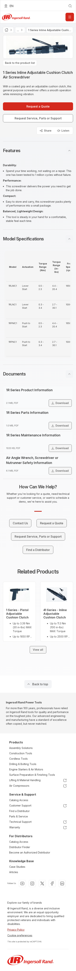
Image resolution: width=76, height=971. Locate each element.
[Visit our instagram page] (32, 883)
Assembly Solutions (21, 747)
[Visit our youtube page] (22, 883)
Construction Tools (20, 753)
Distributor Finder (19, 847)
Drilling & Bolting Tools (22, 764)
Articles (13, 872)
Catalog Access (18, 800)
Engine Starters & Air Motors (26, 769)
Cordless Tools (18, 758)
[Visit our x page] (42, 883)
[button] (38, 150)
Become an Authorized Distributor (29, 852)
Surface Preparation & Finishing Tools (32, 774)
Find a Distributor (19, 811)
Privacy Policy (16, 929)
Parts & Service (18, 816)
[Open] (69, 17)
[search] (70, 6)
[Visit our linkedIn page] (62, 883)
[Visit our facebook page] (52, 883)
